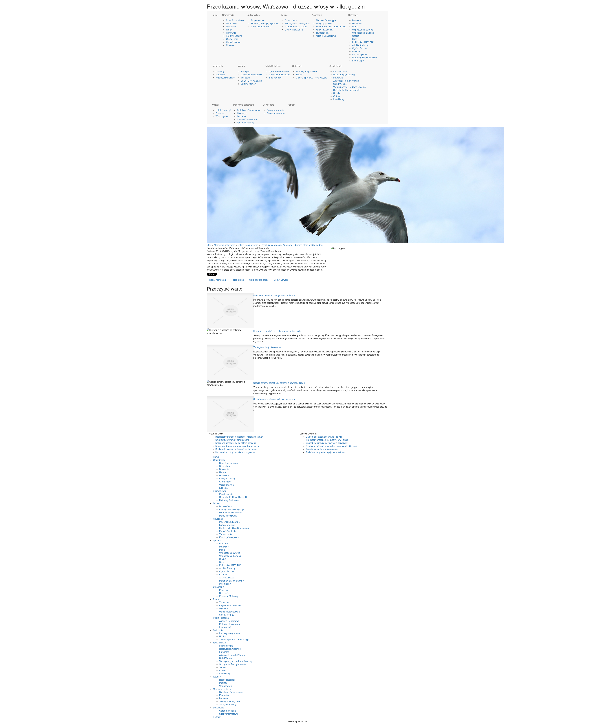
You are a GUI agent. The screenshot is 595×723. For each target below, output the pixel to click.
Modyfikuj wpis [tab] (280, 279)
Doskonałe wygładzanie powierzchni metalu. (237, 449)
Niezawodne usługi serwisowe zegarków (235, 452)
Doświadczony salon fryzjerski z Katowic (325, 452)
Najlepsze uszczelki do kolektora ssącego (235, 442)
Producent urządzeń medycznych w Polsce (274, 295)
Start (209, 244)
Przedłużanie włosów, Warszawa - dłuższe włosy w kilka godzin (292, 244)
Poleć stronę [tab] (238, 279)
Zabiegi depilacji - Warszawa (267, 347)
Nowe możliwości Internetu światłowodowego (237, 445)
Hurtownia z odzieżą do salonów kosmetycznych (277, 330)
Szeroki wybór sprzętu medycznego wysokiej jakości (331, 445)
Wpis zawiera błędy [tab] (258, 279)
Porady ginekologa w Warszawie (322, 449)
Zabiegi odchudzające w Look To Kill (324, 436)
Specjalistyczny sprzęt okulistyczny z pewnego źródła (279, 382)
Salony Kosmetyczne (248, 244)
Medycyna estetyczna (224, 244)
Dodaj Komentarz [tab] (217, 279)
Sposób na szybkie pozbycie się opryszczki (274, 399)
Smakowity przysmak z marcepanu (232, 439)
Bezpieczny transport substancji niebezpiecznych (239, 436)
